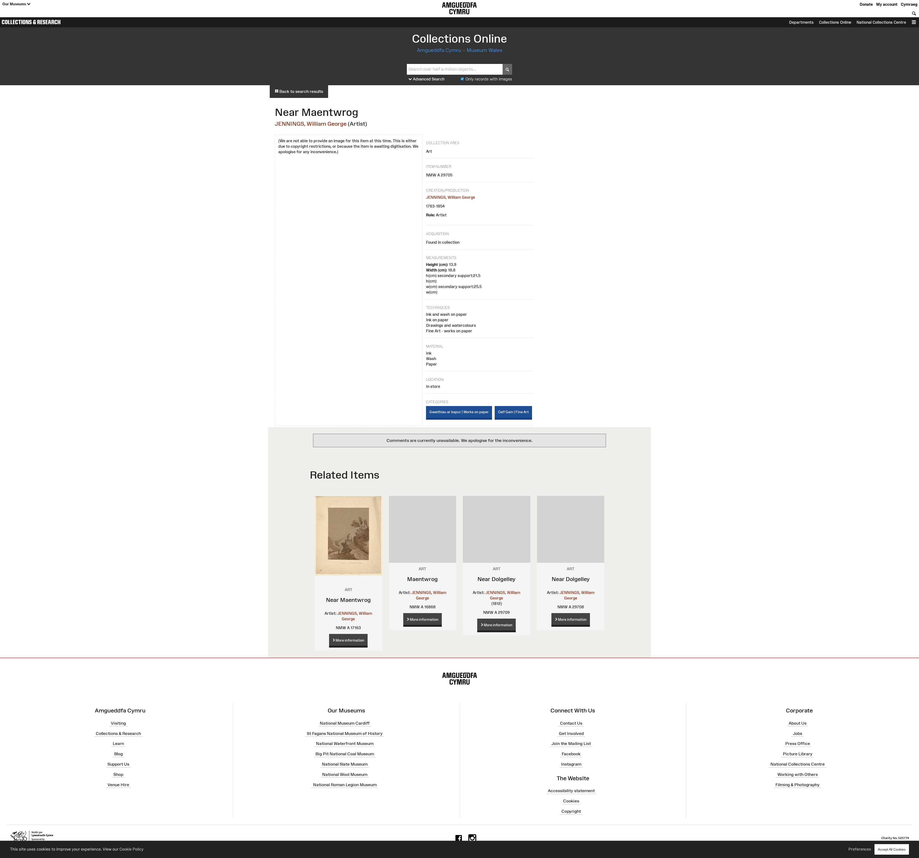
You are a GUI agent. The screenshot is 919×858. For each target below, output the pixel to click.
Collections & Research (31, 22)
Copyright (571, 811)
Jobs (797, 733)
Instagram (571, 764)
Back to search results (300, 91)
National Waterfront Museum (345, 743)
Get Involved (571, 733)
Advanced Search (428, 79)
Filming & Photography (797, 784)
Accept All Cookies (892, 849)
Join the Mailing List (571, 743)
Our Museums (14, 4)
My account (886, 4)
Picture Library (798, 753)
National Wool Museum (344, 774)
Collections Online (835, 22)
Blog (118, 753)
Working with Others (797, 774)
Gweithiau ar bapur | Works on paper (459, 412)
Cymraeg (909, 4)
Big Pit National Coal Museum (344, 753)
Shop (118, 774)
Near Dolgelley (496, 579)
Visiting (118, 723)
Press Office (797, 743)
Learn (118, 743)
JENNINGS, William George (311, 123)
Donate (866, 4)
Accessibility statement (571, 790)
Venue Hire (118, 784)
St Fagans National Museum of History (345, 733)
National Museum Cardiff (345, 723)
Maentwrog (422, 579)
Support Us (118, 764)
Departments (801, 22)
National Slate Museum (345, 764)
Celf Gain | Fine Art (513, 412)
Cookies (571, 801)
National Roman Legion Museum (345, 784)
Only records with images (488, 79)
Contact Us (571, 723)
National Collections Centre (881, 22)
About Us (798, 723)
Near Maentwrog (348, 600)
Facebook (571, 753)
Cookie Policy (131, 849)
